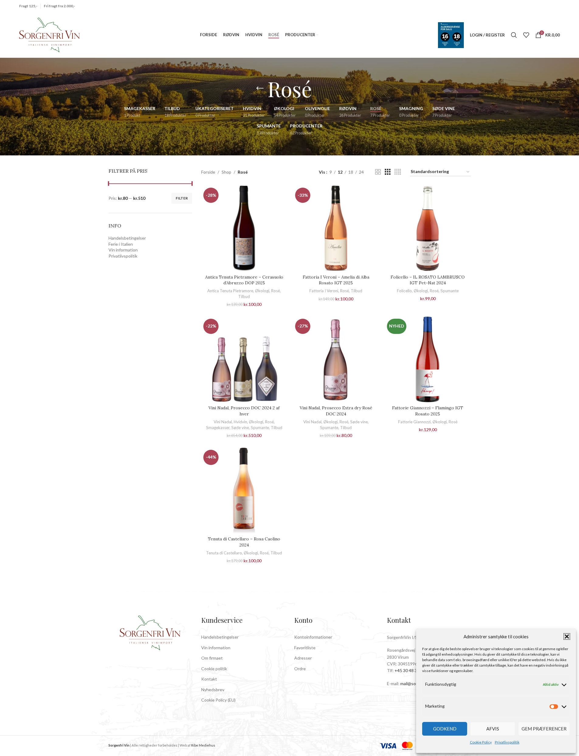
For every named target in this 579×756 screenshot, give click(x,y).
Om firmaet (212, 658)
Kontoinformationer (313, 637)
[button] (567, 636)
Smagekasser (217, 427)
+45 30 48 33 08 (410, 670)
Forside (208, 172)
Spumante (449, 290)
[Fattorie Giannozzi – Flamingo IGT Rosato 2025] (427, 359)
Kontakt (209, 678)
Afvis (492, 728)
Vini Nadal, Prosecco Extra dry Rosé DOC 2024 (336, 411)
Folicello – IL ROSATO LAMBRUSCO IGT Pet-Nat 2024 (428, 280)
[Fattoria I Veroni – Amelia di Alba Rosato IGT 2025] (336, 228)
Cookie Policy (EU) (218, 699)
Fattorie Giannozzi (414, 421)
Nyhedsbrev (212, 689)
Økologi (262, 290)
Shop (226, 172)
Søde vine (240, 427)
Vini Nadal (223, 421)
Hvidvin (240, 421)
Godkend (445, 728)
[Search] (514, 35)
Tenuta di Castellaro (224, 552)
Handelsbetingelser (127, 238)
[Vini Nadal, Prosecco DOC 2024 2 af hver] (244, 359)
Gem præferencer (544, 728)
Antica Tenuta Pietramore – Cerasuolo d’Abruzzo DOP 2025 (244, 280)
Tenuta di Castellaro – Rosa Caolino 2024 (244, 542)
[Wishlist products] (526, 35)
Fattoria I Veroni (323, 290)
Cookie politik (214, 668)
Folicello (404, 290)
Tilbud (244, 296)
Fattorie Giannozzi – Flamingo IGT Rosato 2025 (427, 411)
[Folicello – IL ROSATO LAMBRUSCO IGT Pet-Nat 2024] (427, 228)
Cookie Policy (481, 742)
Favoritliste (304, 647)
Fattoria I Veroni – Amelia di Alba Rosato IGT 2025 (336, 280)
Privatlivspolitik (507, 742)
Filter (182, 198)
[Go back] (259, 88)
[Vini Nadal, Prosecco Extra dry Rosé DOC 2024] (336, 359)
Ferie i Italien (121, 244)
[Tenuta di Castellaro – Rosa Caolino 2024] (244, 490)
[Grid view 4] (398, 172)
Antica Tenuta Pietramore (230, 290)
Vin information (123, 249)
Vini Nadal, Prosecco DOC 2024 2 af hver (244, 411)
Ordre (300, 668)
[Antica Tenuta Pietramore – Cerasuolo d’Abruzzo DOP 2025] (244, 228)
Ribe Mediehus (203, 745)
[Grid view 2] (378, 172)
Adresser (303, 658)
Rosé (275, 290)
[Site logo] (49, 34)
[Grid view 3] (388, 172)
